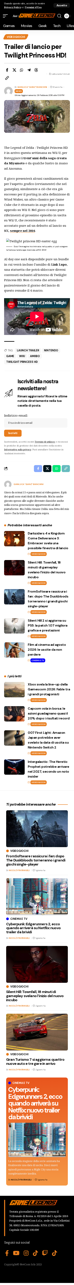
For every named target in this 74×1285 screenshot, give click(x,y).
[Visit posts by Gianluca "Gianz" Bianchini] (8, 484)
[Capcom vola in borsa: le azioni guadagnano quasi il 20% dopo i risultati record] (14, 713)
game (10, 356)
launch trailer (28, 350)
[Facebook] (7, 1253)
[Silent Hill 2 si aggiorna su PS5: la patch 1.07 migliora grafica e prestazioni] (14, 625)
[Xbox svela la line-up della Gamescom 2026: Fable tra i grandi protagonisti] (14, 689)
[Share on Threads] (36, 70)
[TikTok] (35, 1253)
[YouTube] (16, 1253)
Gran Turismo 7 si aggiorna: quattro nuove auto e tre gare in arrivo (35, 1061)
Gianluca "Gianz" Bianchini (32, 87)
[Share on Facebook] (7, 70)
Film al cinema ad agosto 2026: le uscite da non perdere (47, 649)
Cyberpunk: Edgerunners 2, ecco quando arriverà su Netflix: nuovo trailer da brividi (35, 1103)
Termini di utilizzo (45, 441)
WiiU (22, 356)
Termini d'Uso (33, 7)
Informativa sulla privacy (17, 449)
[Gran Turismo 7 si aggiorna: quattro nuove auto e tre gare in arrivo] (37, 1032)
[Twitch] (45, 1253)
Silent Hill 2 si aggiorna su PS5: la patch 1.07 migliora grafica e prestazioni (47, 625)
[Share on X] (14, 70)
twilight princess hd (22, 362)
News (19, 91)
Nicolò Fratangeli (21, 1179)
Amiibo (35, 356)
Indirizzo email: (16, 415)
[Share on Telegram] (29, 70)
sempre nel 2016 (22, 231)
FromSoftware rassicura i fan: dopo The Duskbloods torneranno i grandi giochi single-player (35, 860)
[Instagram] (26, 1253)
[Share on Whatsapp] (21, 70)
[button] (61, 5)
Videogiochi (16, 37)
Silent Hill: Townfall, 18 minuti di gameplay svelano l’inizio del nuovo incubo (35, 995)
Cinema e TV (37, 660)
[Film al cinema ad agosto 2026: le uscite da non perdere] (14, 650)
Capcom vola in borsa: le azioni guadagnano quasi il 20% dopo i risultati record (49, 713)
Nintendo (51, 350)
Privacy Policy (12, 7)
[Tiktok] (54, 1253)
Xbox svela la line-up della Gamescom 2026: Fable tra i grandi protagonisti (49, 689)
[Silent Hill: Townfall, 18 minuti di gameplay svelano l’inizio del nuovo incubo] (14, 567)
